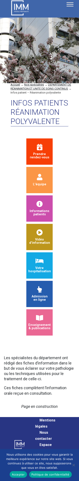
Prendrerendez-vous (39, 155)
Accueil (15, 84)
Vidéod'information (39, 241)
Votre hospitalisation (39, 269)
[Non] (73, 465)
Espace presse (43, 448)
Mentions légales (45, 423)
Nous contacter (43, 435)
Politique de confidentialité (50, 474)
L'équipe (39, 184)
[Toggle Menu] (70, 4)
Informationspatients (39, 212)
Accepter (18, 474)
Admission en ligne (40, 298)
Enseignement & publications (39, 326)
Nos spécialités (34, 84)
